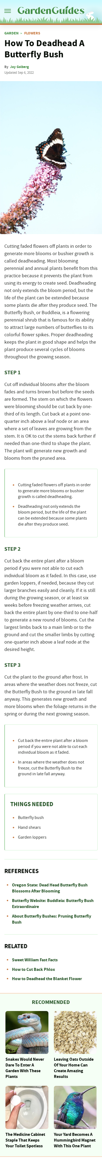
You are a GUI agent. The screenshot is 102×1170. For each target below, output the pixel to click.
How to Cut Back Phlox (33, 969)
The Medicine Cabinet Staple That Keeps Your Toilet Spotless (25, 1140)
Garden (11, 33)
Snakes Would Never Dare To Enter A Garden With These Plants (24, 1068)
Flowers (32, 33)
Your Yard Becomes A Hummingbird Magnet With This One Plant (74, 1140)
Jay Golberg (19, 67)
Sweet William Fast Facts (35, 960)
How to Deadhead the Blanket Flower (47, 979)
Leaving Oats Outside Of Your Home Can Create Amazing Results (74, 1068)
